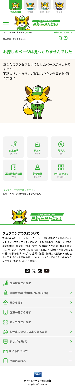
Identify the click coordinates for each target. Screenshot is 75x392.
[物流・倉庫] (44, 5)
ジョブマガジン (19, 39)
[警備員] (59, 5)
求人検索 (7, 39)
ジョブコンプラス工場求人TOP (18, 190)
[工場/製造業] (15, 5)
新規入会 (58, 32)
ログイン (68, 32)
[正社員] (30, 5)
